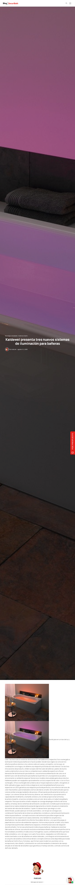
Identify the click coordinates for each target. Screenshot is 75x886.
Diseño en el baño (23, 336)
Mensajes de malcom (37, 882)
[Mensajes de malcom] (7, 349)
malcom (14, 349)
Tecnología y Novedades (11, 336)
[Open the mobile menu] (70, 3)
